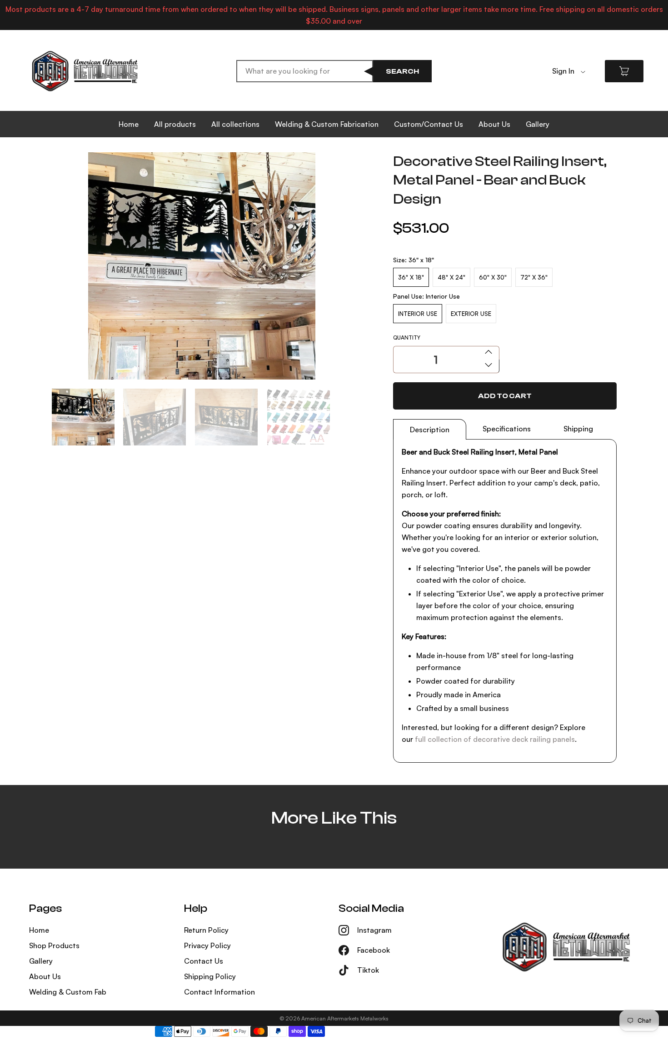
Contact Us (203, 960)
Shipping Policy (210, 976)
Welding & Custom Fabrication (327, 124)
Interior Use (417, 313)
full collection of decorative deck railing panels (495, 739)
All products (175, 124)
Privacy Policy (207, 945)
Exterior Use (471, 313)
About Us (494, 124)
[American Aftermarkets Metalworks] (85, 71)
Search (402, 71)
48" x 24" (451, 277)
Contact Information (219, 991)
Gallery (537, 124)
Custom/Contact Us (428, 124)
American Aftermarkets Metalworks (345, 1018)
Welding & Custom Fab (67, 991)
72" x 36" (534, 277)
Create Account (579, 85)
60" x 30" (493, 277)
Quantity (406, 337)
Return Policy (206, 930)
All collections (235, 124)
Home (129, 124)
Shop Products (54, 945)
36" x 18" (411, 277)
